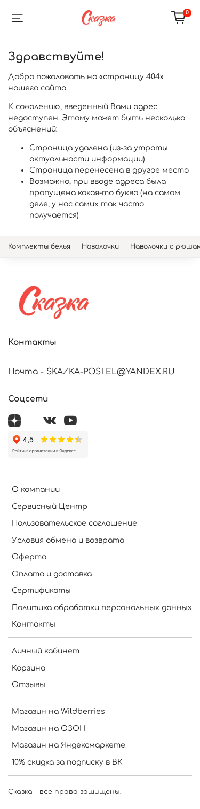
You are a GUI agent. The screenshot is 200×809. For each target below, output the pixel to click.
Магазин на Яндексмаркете (68, 745)
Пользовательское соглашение (74, 523)
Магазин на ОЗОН (49, 729)
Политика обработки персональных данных (102, 608)
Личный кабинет (45, 651)
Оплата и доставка (52, 574)
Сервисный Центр (49, 507)
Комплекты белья (39, 246)
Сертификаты (41, 591)
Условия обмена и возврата (68, 540)
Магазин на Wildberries (58, 711)
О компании (36, 490)
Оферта (29, 557)
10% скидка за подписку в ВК (67, 762)
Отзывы (28, 685)
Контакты (33, 624)
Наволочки (100, 246)
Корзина (28, 668)
